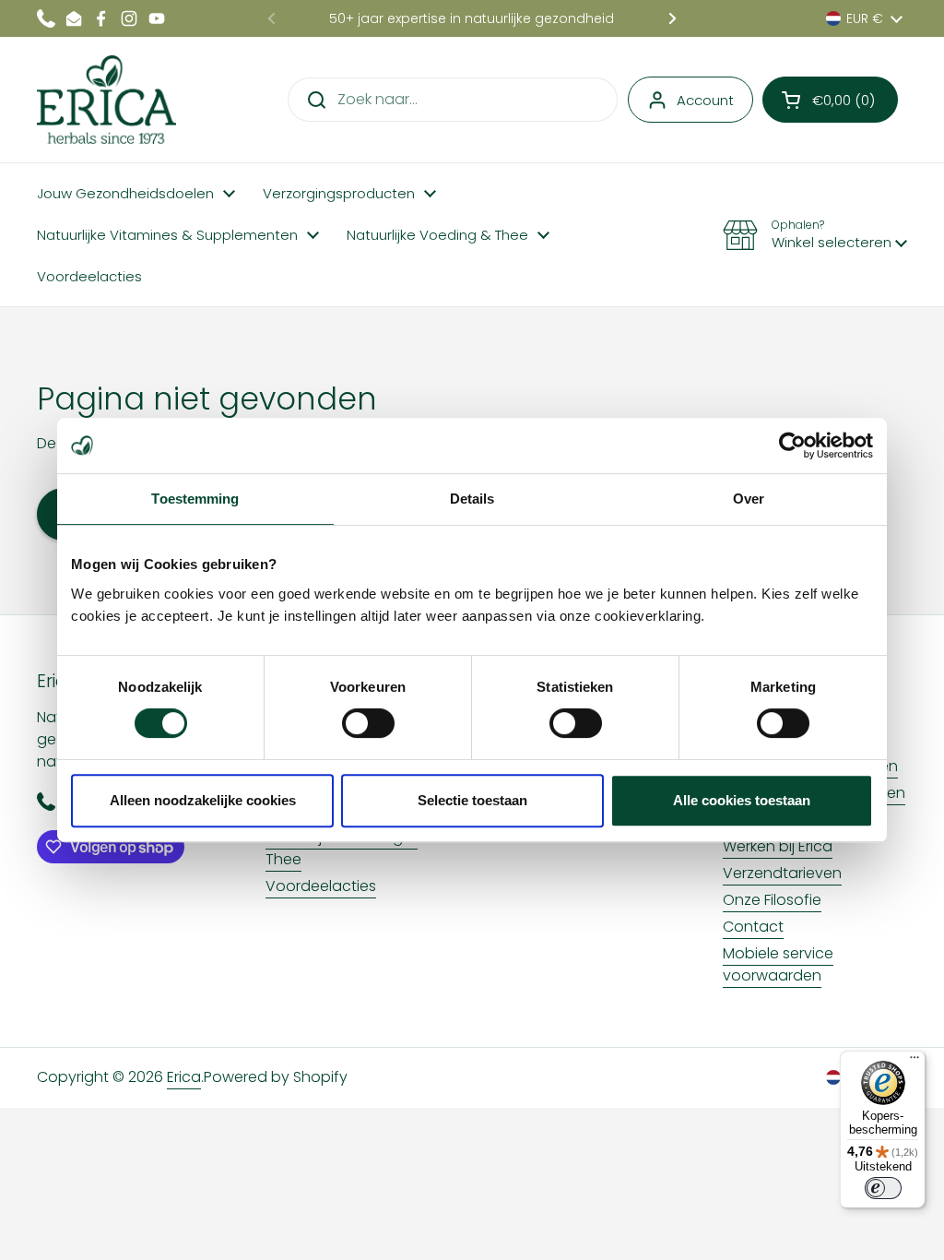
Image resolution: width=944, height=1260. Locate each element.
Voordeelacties (321, 886)
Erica (184, 1077)
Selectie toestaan (472, 800)
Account (705, 100)
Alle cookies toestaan (741, 800)
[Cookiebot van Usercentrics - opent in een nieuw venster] (792, 445)
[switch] (368, 723)
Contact (753, 926)
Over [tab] (748, 498)
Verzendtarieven (782, 873)
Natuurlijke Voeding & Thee (342, 848)
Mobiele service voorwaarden (778, 964)
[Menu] (914, 1062)
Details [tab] (472, 498)
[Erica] (106, 99)
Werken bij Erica (777, 846)
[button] (830, 100)
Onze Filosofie (772, 899)
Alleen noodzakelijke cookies (203, 800)
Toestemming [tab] (195, 498)
